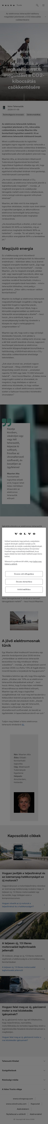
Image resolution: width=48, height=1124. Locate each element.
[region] (24, 562)
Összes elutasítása (24, 582)
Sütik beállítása (24, 589)
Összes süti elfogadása (24, 574)
